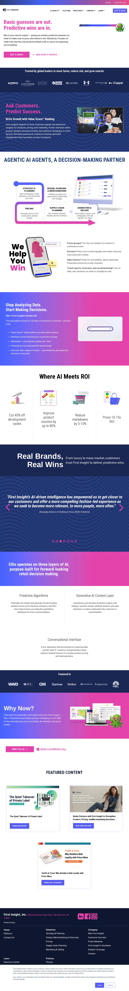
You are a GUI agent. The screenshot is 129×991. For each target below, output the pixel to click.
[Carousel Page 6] (72, 541)
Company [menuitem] (90, 11)
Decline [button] (110, 985)
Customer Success (97, 937)
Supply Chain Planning (56, 945)
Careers (91, 953)
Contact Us (9, 937)
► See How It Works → (46, 54)
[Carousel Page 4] (64, 541)
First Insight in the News (99, 945)
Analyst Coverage (96, 949)
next (119, 507)
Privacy (49, 962)
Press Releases (95, 941)
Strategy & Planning (55, 933)
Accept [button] (99, 985)
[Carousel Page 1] (53, 541)
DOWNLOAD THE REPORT (53, 883)
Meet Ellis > (20, 749)
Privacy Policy (9, 923)
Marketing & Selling (55, 949)
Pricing (49, 941)
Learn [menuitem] (100, 11)
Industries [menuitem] (77, 11)
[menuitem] (55, 11)
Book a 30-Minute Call (53, 749)
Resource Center (12, 962)
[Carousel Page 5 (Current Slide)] (68, 541)
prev (9, 507)
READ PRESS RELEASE (83, 826)
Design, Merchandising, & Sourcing (62, 937)
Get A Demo (16, 54)
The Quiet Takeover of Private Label (26, 816)
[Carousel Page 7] (76, 541)
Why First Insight (96, 933)
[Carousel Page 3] (60, 541)
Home (7, 930)
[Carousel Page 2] (57, 541)
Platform (8, 933)
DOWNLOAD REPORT (19, 826)
